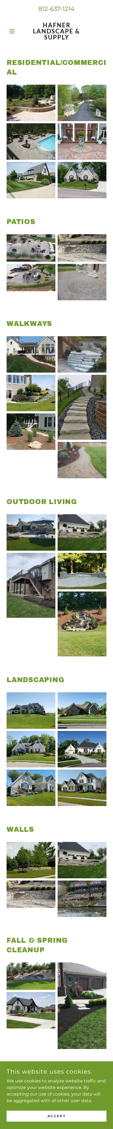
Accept (56, 1116)
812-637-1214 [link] (56, 9)
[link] (57, 31)
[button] (14, 31)
